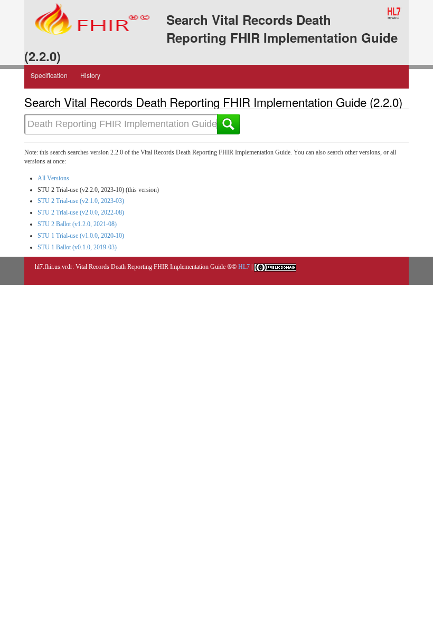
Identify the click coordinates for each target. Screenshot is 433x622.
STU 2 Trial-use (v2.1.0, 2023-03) (80, 201)
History (90, 75)
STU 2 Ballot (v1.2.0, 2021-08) (77, 224)
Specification (49, 75)
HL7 (244, 266)
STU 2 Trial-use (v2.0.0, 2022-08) (80, 212)
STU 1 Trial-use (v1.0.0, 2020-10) (80, 235)
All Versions (53, 178)
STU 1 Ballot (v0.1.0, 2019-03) (77, 247)
